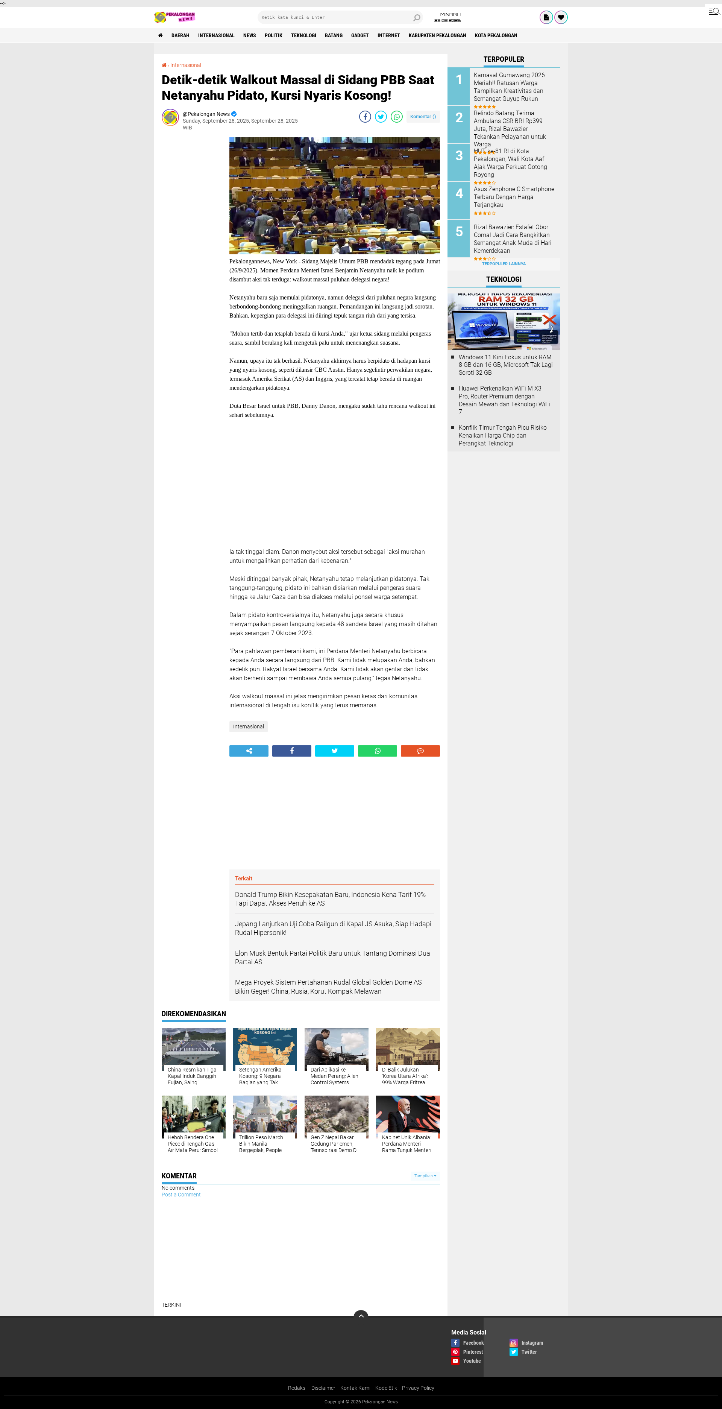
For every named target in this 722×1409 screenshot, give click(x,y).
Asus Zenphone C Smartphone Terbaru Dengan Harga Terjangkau (514, 196)
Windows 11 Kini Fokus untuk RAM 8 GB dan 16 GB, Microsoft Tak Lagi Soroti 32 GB (506, 365)
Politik (273, 35)
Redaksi (297, 1388)
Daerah (180, 35)
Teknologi (303, 35)
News (249, 35)
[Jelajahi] (713, 10)
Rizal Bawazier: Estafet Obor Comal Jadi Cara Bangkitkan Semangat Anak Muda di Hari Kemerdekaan (513, 238)
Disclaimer (323, 1388)
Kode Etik (386, 1388)
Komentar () (423, 116)
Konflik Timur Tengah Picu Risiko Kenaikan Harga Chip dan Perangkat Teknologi (503, 435)
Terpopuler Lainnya (504, 263)
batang (334, 35)
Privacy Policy (418, 1388)
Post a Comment (181, 1195)
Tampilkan (424, 1175)
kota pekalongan (496, 35)
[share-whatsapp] (397, 117)
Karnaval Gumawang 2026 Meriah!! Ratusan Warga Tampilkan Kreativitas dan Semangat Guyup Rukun (509, 86)
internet (389, 35)
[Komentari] (420, 751)
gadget (360, 35)
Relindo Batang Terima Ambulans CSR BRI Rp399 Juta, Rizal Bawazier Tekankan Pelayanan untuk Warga (510, 128)
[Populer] (561, 17)
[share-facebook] (365, 117)
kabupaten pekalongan (437, 35)
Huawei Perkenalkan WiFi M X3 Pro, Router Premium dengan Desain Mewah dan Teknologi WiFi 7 (504, 400)
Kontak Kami (355, 1388)
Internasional (216, 35)
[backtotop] (361, 1317)
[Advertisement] (192, 250)
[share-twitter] (381, 117)
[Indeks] (546, 17)
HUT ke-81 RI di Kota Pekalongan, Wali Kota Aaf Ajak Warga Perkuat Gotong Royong (510, 162)
